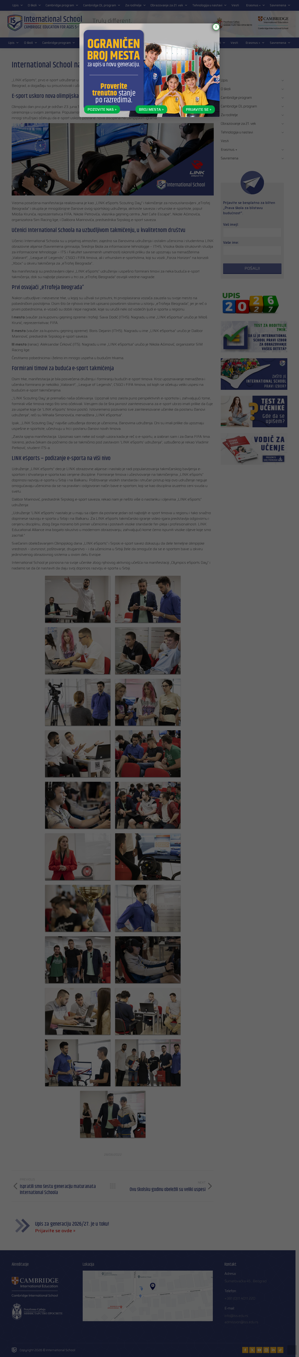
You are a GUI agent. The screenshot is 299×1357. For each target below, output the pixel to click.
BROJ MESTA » (151, 109)
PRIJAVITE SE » (198, 109)
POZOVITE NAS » (102, 109)
